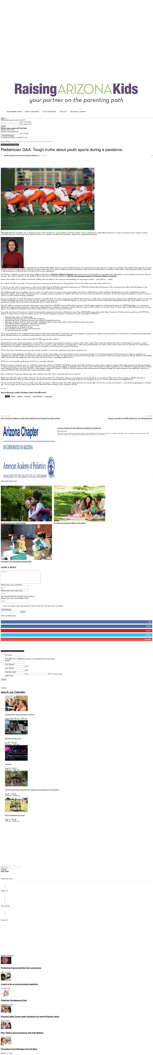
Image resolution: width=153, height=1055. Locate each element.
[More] (34, 161)
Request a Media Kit (14, 913)
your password (25, 124)
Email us (8, 930)
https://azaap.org (62, 431)
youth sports (48, 396)
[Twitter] (11, 161)
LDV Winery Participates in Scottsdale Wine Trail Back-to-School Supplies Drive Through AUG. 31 (32, 789)
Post (2, 871)
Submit (4, 679)
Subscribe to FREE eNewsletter (18, 884)
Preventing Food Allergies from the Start (19, 1049)
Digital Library (11, 885)
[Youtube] (24, 946)
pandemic (27, 396)
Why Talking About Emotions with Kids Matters (22, 1032)
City (26, 674)
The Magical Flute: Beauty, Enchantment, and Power (19, 714)
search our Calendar (13, 692)
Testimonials (11, 911)
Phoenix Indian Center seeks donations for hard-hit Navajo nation (30, 1016)
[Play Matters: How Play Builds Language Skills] (26, 542)
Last (26, 670)
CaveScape (8, 764)
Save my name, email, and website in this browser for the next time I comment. (33, 606)
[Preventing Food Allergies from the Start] (6, 1045)
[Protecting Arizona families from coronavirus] (6, 963)
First (26, 666)
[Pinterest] (19, 161)
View (7, 871)
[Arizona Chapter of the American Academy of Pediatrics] (2, 155)
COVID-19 (19, 396)
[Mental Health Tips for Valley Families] (26, 503)
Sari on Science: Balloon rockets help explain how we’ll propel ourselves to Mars (30, 418)
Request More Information (16, 916)
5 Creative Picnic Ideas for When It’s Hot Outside (69, 523)
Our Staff (10, 896)
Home (3, 141)
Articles (8, 141)
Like (149, 622)
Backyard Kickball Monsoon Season (15, 815)
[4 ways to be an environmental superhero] (6, 980)
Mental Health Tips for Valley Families (13, 523)
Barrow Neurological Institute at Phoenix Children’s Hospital (92, 276)
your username (25, 122)
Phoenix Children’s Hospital (62, 274)
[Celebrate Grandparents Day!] (6, 996)
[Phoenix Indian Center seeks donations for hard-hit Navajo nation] (6, 1012)
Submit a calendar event (15, 902)
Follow (148, 626)
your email (24, 133)
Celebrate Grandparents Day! (14, 1000)
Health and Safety (13, 144)
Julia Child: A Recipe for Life (13, 738)
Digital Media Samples (14, 914)
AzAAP (13, 396)
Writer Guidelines (12, 901)
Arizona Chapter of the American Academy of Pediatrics (21, 155)
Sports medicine (38, 396)
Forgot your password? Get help (14, 128)
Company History (13, 897)
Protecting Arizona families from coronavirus (21, 967)
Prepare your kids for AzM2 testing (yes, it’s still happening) (130, 418)
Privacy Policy (11, 887)
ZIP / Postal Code (55, 674)
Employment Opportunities (16, 899)
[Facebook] (4, 161)
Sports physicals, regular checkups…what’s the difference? (23, 392)
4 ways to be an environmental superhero (19, 984)
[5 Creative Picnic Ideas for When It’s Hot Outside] (79, 503)
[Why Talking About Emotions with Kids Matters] (6, 1028)
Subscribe (147, 639)
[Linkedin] (11, 946)
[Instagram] (7, 946)
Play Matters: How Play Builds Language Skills (16, 561)
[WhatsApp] (26, 161)
